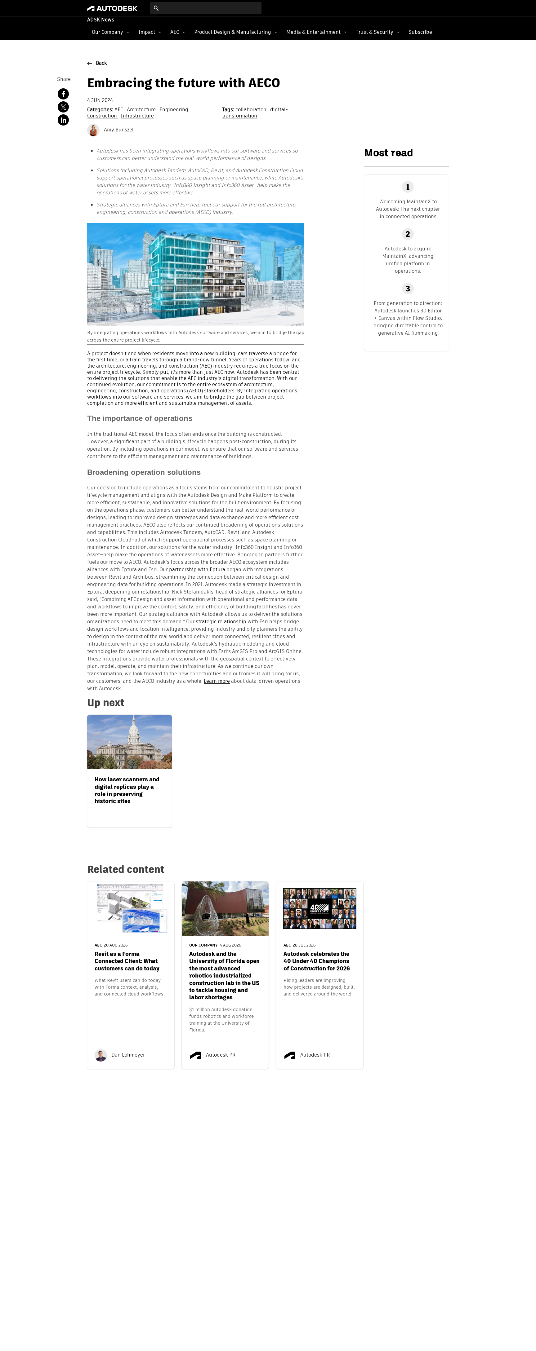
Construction (102, 116)
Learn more (217, 681)
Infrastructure (137, 116)
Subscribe (420, 32)
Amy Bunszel (118, 130)
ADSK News (100, 20)
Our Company (107, 32)
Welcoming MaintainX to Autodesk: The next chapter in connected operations (408, 209)
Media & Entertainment (313, 32)
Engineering (173, 110)
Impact (146, 32)
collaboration (251, 110)
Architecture (142, 110)
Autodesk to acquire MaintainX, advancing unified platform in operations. (408, 260)
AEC (174, 32)
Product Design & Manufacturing (232, 32)
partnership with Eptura (197, 569)
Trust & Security (374, 32)
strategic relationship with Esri (232, 622)
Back (101, 63)
